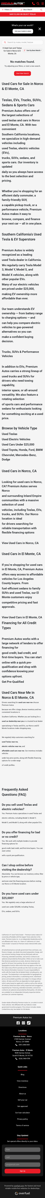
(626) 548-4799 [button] (24, 1059)
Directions (23, 1087)
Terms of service (22, 1125)
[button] (33, 3)
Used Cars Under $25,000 (18, 444)
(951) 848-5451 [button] (24, 1045)
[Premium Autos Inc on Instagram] (22, 1022)
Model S (21, 269)
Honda (23, 450)
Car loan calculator (22, 1113)
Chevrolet (8, 455)
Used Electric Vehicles (16, 439)
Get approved (22, 1106)
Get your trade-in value (23, 31)
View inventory (22, 1081)
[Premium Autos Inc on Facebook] (17, 1022)
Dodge (6, 459)
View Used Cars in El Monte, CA (22, 617)
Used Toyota (9, 450)
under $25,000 (24, 288)
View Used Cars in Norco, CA (20, 543)
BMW (39, 450)
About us (22, 1094)
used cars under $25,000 (11, 907)
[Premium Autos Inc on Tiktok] (27, 1022)
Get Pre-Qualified (13, 681)
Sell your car (22, 1100)
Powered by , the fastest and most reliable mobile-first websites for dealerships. (22, 1187)
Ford (31, 450)
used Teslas (9, 148)
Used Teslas (9, 434)
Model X (7, 275)
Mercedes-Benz (26, 455)
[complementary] (38, 1191)
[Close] (39, 29)
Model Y (10, 269)
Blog (22, 1075)
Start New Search (22, 73)
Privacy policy (22, 1119)
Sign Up (22, 1171)
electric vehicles (8, 818)
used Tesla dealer (13, 260)
